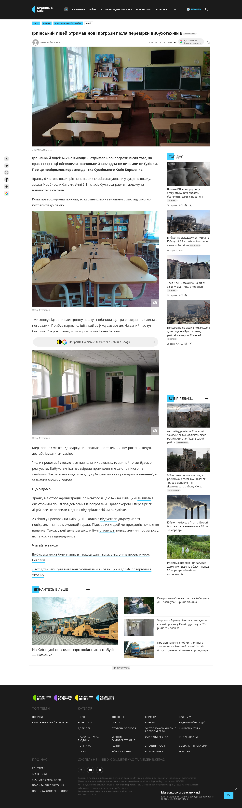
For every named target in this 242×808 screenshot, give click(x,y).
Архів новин (40, 773)
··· (176, 9)
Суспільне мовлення (46, 779)
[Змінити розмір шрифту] (208, 42)
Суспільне (122, 787)
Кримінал (151, 716)
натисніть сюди (124, 791)
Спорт (82, 751)
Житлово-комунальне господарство (160, 730)
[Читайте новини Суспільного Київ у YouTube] (90, 770)
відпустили (108, 519)
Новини (37, 716)
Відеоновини (154, 751)
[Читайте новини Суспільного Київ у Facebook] (81, 770)
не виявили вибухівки (137, 163)
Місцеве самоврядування (123, 738)
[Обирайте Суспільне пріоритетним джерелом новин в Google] (6, 193)
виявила (144, 498)
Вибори (150, 722)
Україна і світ (144, 9)
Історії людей (188, 737)
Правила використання (48, 785)
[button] (6, 159)
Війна (92, 9)
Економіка (85, 722)
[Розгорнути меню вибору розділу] (66, 9)
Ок (228, 795)
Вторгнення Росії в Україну (68, 23)
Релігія (116, 745)
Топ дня (184, 751)
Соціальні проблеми (193, 745)
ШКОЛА (46, 23)
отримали (107, 530)
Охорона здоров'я (124, 728)
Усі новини (78, 9)
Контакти (38, 768)
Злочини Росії (155, 745)
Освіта (116, 722)
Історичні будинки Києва (116, 9)
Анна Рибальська (50, 42)
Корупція (118, 716)
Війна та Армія (122, 751)
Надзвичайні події (192, 722)
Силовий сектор (156, 737)
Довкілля (84, 728)
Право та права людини (88, 738)
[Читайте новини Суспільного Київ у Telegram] (99, 770)
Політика (84, 745)
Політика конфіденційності (51, 791)
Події (88, 23)
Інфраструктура (189, 728)
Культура (161, 9)
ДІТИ (36, 23)
